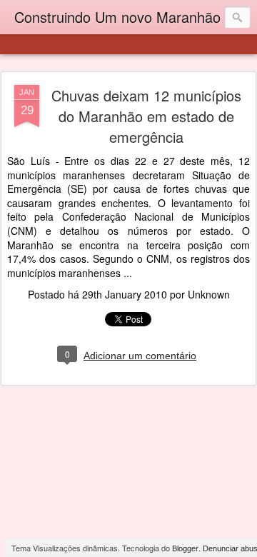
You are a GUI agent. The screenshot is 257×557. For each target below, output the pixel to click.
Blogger (185, 548)
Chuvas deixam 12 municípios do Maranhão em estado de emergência (146, 116)
